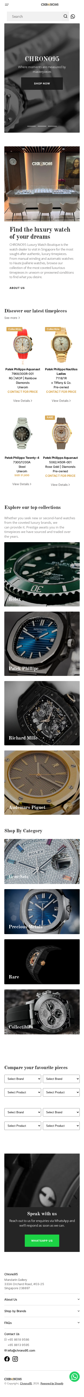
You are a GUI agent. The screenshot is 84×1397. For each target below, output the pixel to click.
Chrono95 (26, 1383)
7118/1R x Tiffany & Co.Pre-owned (61, 380)
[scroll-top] (75, 1388)
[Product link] (22, 366)
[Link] (42, 574)
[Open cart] (72, 16)
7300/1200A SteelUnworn (22, 466)
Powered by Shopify (52, 1383)
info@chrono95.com (21, 1350)
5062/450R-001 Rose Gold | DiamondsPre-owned (60, 466)
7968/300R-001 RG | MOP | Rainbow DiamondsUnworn (22, 380)
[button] (7, 4)
